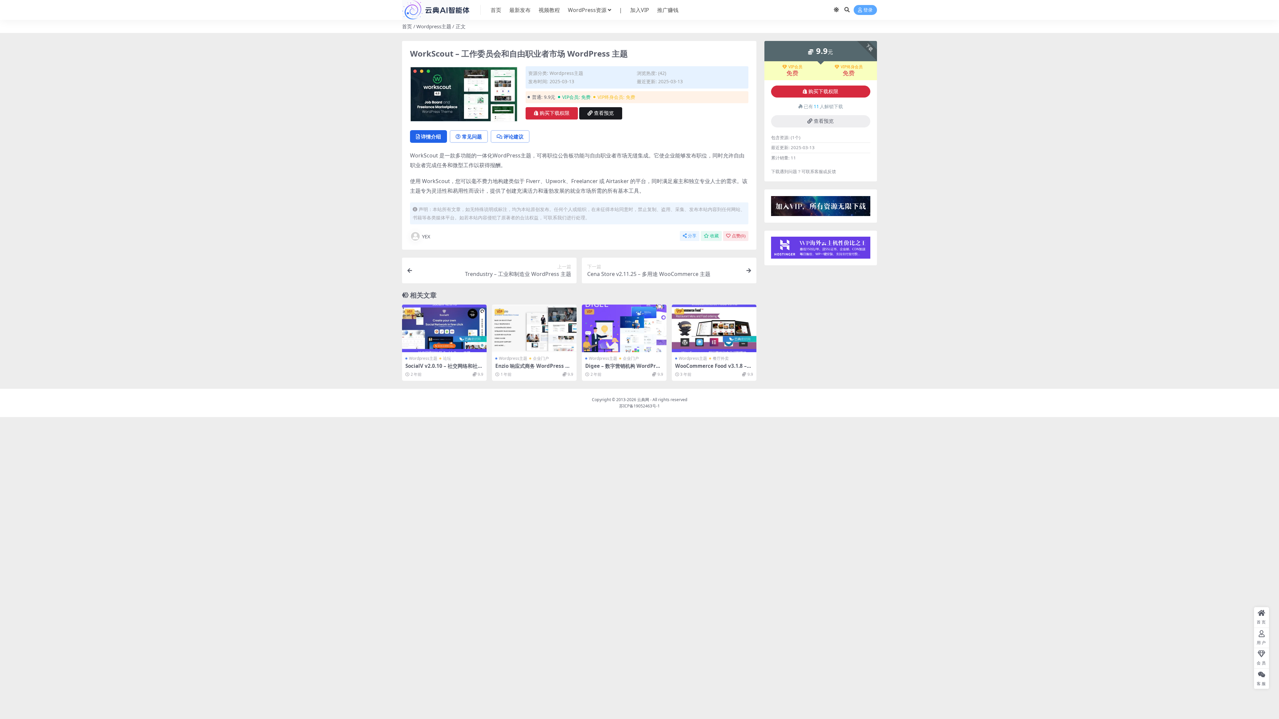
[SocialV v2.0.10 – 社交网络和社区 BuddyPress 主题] (444, 328)
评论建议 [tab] (514, 136)
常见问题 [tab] (472, 136)
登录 (868, 10)
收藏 (714, 235)
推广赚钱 (667, 10)
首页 (496, 10)
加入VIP (639, 10)
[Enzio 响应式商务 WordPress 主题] (534, 328)
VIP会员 (795, 67)
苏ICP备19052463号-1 (639, 406)
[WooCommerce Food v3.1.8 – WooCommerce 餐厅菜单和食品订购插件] (714, 328)
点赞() (738, 235)
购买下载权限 (555, 113)
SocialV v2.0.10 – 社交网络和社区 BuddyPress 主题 (444, 368)
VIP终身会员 (852, 67)
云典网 (643, 399)
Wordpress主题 (433, 26)
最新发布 (520, 10)
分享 (692, 235)
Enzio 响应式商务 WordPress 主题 (532, 368)
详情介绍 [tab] (431, 136)
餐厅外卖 (721, 358)
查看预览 (604, 113)
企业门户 (541, 358)
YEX (426, 236)
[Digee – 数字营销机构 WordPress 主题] (624, 328)
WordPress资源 (587, 10)
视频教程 (549, 10)
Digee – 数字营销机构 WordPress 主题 (623, 368)
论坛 (447, 358)
